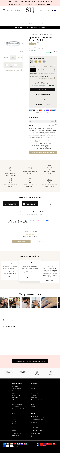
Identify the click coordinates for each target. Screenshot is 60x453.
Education (20, 23)
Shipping (14, 393)
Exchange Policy (16, 395)
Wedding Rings (31, 16)
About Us (33, 386)
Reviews (33, 388)
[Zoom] (13, 43)
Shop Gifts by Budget (36, 400)
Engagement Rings (17, 16)
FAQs (13, 400)
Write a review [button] (21, 241)
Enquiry (49, 204)
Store (28, 23)
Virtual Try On (34, 395)
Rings (41, 20)
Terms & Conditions (17, 433)
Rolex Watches (44, 16)
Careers (33, 402)
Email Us (14, 421)
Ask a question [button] (39, 241)
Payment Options (16, 397)
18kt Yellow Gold (35, 61)
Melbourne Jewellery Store (19, 409)
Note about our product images (12, 70)
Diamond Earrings (12, 20)
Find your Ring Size (17, 388)
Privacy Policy (15, 435)
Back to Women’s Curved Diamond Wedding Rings (31, 361)
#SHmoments (34, 393)
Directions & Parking (36, 428)
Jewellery (49, 20)
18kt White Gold (31, 61)
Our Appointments (16, 402)
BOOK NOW (49, 27)
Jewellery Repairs (16, 406)
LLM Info (33, 406)
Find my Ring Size (49, 66)
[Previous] (4, 43)
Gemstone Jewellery (28, 20)
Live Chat (14, 419)
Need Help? (15, 386)
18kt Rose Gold (39, 61)
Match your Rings (16, 391)
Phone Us (14, 424)
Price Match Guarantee (17, 404)
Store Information (16, 426)
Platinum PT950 (44, 61)
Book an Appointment (17, 417)
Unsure (33, 70)
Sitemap (33, 404)
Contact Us (38, 23)
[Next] (22, 43)
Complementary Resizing (46, 78)
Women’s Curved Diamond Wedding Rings (41, 34)
